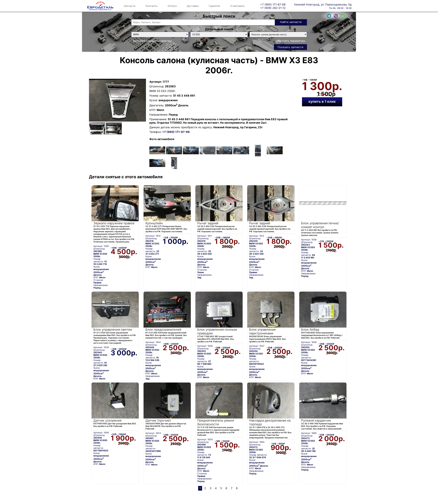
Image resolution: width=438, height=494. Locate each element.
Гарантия (214, 6)
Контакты (151, 6)
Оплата (172, 6)
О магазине (237, 6)
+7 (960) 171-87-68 (273, 4)
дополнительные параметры (152, 40)
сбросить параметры (290, 40)
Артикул (155, 81)
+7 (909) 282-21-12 (273, 7)
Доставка (192, 6)
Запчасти (129, 6)
